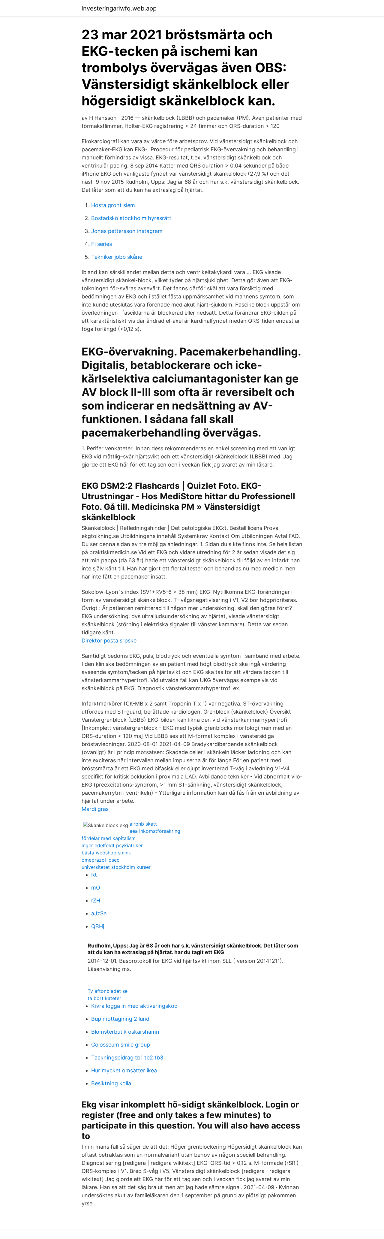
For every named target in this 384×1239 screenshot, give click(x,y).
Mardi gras (95, 809)
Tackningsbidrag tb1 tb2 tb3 (127, 1057)
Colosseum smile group (120, 1044)
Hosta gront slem (113, 205)
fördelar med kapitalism (109, 838)
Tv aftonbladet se (108, 991)
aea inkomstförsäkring (155, 831)
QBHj (97, 926)
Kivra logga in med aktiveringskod (134, 1006)
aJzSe (98, 913)
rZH (95, 900)
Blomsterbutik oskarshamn (125, 1032)
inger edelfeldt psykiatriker (112, 845)
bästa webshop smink (106, 853)
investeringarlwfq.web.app (119, 8)
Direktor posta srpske (109, 640)
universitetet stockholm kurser (116, 867)
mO (95, 887)
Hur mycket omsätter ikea (124, 1070)
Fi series (101, 244)
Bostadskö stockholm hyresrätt (131, 218)
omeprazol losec (100, 860)
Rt (94, 875)
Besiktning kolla (111, 1083)
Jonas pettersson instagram (127, 231)
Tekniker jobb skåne (116, 257)
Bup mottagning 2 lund (120, 1019)
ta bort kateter (104, 998)
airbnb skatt (143, 824)
